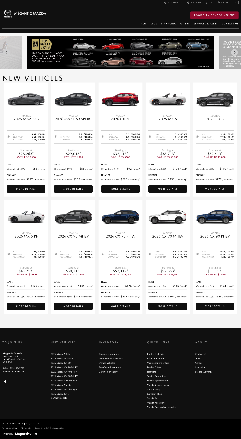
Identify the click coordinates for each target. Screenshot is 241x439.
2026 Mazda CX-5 (60, 394)
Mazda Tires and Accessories (161, 407)
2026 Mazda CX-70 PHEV (64, 371)
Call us (196, 2)
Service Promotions (156, 376)
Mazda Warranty (203, 371)
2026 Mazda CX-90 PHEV (64, 380)
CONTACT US (230, 23)
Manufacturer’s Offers (158, 363)
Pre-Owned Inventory (110, 367)
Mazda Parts (153, 398)
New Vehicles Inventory (110, 358)
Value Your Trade (155, 358)
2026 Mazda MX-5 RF (62, 358)
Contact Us (201, 354)
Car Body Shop (154, 394)
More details (26, 189)
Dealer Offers (154, 367)
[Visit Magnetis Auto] (27, 434)
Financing (151, 371)
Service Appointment (157, 380)
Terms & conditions (9, 428)
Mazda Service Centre (158, 385)
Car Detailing (153, 389)
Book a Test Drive (156, 354)
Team (198, 358)
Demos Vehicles (107, 363)
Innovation (200, 367)
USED (154, 23)
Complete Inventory (109, 354)
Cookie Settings (58, 428)
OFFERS (185, 23)
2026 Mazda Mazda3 (61, 385)
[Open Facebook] (5, 381)
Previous (6, 52)
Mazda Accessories (157, 402)
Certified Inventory (108, 371)
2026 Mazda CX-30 (60, 363)
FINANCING (168, 23)
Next (234, 52)
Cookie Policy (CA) (42, 428)
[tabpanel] (26, 140)
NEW (144, 23)
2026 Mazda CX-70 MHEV (64, 367)
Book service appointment (214, 15)
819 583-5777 (17, 368)
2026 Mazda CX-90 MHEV (64, 376)
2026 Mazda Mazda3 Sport (64, 389)
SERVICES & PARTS (206, 23)
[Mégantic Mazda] (24, 12)
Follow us (175, 2)
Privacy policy (26, 428)
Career (198, 363)
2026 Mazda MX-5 (60, 354)
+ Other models (59, 398)
